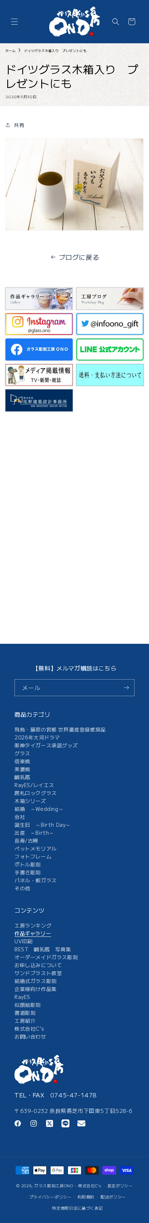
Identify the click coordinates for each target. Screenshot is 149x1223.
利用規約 (85, 1197)
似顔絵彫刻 (27, 1004)
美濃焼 (22, 769)
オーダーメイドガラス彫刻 (46, 957)
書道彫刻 (24, 1012)
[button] (14, 22)
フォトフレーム (32, 856)
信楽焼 (22, 761)
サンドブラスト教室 (38, 973)
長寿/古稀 (26, 840)
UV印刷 (23, 941)
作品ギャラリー (32, 933)
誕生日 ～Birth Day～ (42, 824)
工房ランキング (32, 925)
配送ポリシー (113, 1197)
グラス (22, 753)
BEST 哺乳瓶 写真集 (42, 949)
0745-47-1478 (73, 1095)
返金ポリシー (120, 1185)
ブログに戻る (79, 257)
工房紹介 (24, 1020)
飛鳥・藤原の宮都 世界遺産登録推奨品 (60, 729)
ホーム (10, 50)
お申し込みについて (38, 965)
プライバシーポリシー (50, 1197)
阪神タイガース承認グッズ (46, 745)
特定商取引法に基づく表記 (77, 1208)
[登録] (126, 687)
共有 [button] (19, 124)
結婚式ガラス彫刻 (35, 980)
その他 (22, 888)
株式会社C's (29, 1028)
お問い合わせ (30, 1036)
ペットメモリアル (35, 848)
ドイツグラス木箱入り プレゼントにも (55, 50)
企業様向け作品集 (35, 988)
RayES (22, 996)
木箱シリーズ (30, 800)
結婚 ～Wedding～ (39, 808)
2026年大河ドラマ (37, 737)
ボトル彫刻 (27, 864)
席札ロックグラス (35, 792)
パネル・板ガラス (35, 880)
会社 (19, 816)
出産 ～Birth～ (34, 832)
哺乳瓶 (22, 777)
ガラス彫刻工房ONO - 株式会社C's (67, 1185)
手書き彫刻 (27, 872)
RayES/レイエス (34, 785)
